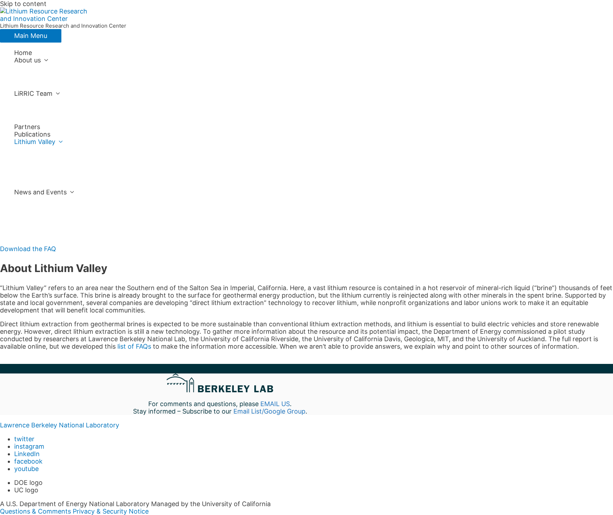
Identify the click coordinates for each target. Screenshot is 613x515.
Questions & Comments (35, 511)
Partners (27, 127)
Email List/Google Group (269, 411)
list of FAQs (134, 346)
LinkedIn (27, 454)
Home (23, 52)
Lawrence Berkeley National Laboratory (59, 425)
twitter (24, 439)
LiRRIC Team (33, 93)
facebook (28, 461)
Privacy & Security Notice (111, 511)
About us (27, 60)
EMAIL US (275, 404)
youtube (26, 468)
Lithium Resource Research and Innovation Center (63, 25)
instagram (29, 446)
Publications (32, 134)
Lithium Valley (34, 141)
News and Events (40, 192)
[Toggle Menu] (227, 67)
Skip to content (23, 3)
